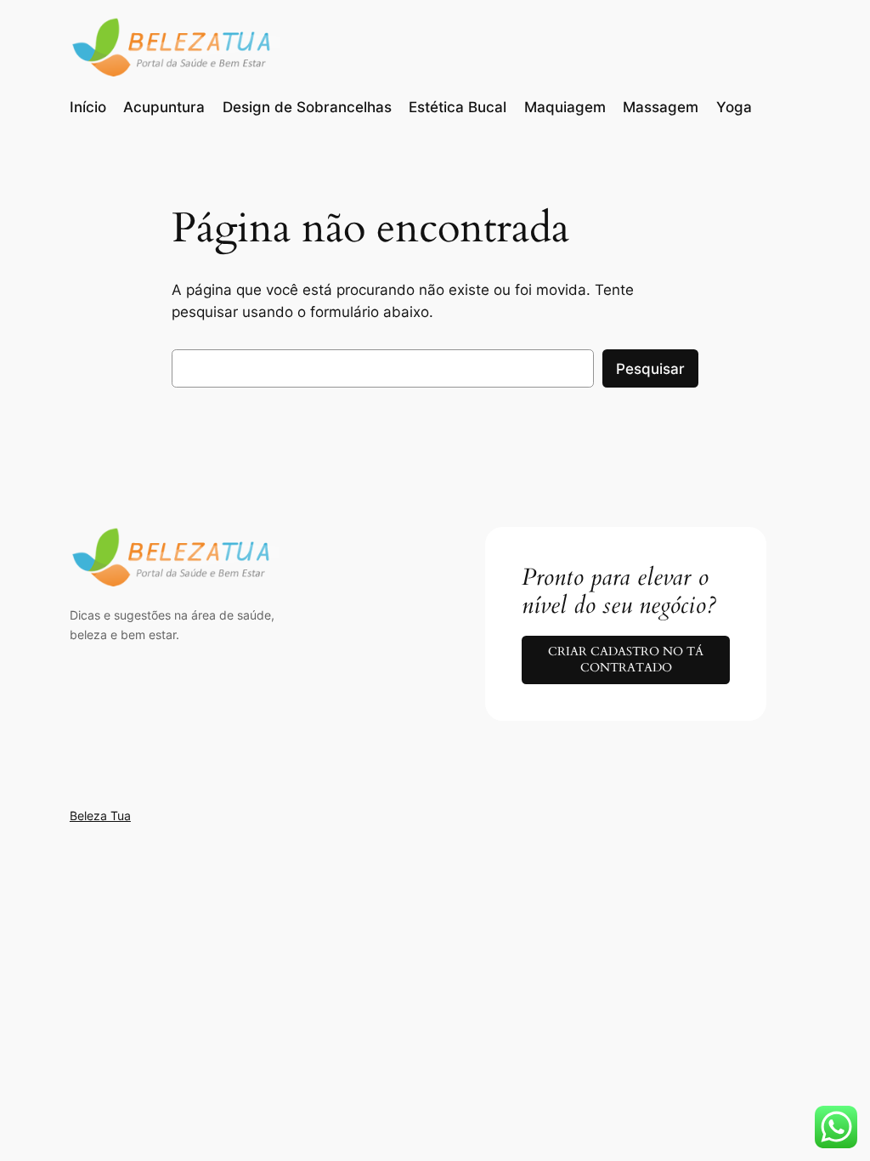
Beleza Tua (100, 815)
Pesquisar (650, 368)
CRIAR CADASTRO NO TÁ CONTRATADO (625, 659)
